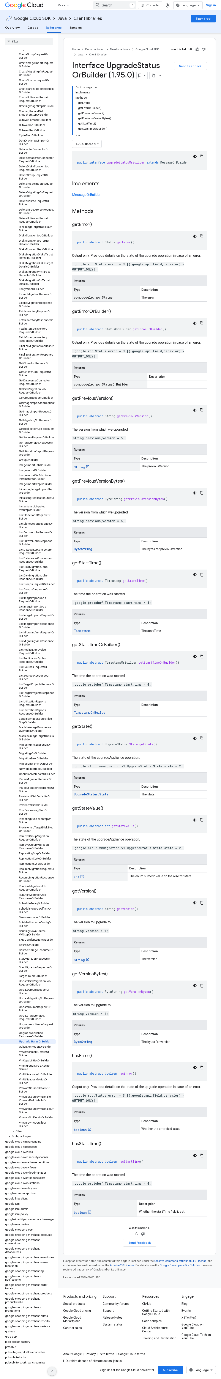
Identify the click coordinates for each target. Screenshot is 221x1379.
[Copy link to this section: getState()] (96, 726)
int (76, 877)
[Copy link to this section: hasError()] (96, 1056)
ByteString (83, 549)
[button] (28, 1131)
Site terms (107, 1354)
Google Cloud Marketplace (72, 1319)
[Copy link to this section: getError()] (96, 224)
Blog (185, 1303)
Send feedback (190, 66)
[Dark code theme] (194, 156)
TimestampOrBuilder (90, 712)
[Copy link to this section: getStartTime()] (105, 563)
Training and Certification (159, 1338)
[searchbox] (29, 41)
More (61, 5)
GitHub (146, 1303)
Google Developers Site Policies (180, 1265)
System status (113, 1324)
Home (76, 49)
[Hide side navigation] (52, 1371)
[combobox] (114, 5)
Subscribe (170, 1370)
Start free (203, 18)
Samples (75, 28)
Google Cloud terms (131, 1354)
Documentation (94, 49)
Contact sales (72, 1328)
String (79, 467)
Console (152, 5)
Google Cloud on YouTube (193, 1326)
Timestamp (82, 631)
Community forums (116, 1303)
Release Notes (112, 1317)
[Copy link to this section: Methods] (99, 211)
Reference (54, 28)
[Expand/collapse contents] (95, 87)
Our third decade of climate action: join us (94, 1361)
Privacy (91, 1354)
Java (62, 18)
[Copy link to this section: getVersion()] (100, 891)
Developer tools (120, 49)
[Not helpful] (203, 49)
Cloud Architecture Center (155, 1329)
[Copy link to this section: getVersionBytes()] (112, 974)
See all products (74, 1303)
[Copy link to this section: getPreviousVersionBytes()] (129, 481)
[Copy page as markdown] (153, 75)
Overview (12, 28)
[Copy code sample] (201, 156)
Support (108, 1310)
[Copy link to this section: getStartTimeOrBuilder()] (124, 645)
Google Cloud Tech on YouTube (196, 1336)
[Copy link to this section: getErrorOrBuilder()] (115, 311)
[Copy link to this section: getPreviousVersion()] (118, 398)
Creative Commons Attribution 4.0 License (180, 1261)
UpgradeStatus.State (91, 794)
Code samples (152, 1321)
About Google (72, 1354)
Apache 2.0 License (122, 1265)
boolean (80, 1130)
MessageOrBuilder (86, 195)
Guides (32, 28)
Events (186, 1310)
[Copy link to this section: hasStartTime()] (105, 1144)
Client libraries (88, 18)
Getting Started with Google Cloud (156, 1312)
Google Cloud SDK (32, 18)
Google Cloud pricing (77, 1310)
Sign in (211, 5)
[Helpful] (197, 49)
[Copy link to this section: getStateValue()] (107, 808)
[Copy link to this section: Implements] (103, 184)
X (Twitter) (189, 1317)
